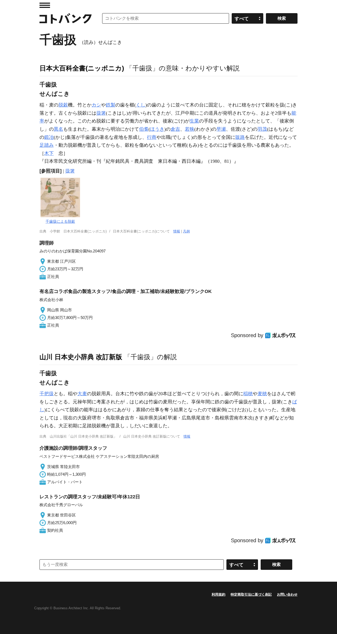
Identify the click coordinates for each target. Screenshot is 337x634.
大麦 (82, 393)
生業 (194, 121)
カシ (96, 105)
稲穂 (248, 393)
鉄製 (110, 105)
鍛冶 (49, 137)
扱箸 (101, 113)
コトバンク (65, 18)
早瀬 (221, 129)
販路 (240, 137)
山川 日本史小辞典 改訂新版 (80, 357)
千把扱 (46, 393)
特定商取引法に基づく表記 (251, 594)
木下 (49, 153)
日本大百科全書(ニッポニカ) (81, 68)
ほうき (157, 129)
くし (140, 105)
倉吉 (175, 129)
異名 (58, 129)
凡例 (186, 231)
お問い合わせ (287, 594)
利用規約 (218, 594)
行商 (151, 137)
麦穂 (262, 393)
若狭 (189, 129)
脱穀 (63, 105)
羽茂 (262, 129)
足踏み (46, 145)
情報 (176, 231)
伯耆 (143, 129)
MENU (44, 5)
